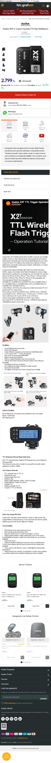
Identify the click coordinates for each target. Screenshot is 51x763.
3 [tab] (25, 611)
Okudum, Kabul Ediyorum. (18, 703)
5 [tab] (29, 611)
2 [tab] (23, 611)
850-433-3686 (21, 105)
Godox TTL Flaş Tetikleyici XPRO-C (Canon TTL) (12, 647)
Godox (4, 644)
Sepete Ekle (11, 606)
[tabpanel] (13, 588)
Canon (28, 644)
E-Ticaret (19, 748)
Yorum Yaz (38, 37)
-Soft (14, 748)
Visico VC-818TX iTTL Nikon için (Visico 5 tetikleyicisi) (36, 595)
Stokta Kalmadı (11, 657)
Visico (3, 592)
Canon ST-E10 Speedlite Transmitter (37, 646)
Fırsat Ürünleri (6, 756)
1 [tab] (21, 611)
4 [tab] (27, 611)
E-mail (29, 105)
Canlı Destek (12, 105)
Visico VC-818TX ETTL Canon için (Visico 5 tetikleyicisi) (11, 595)
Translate (36, 1)
